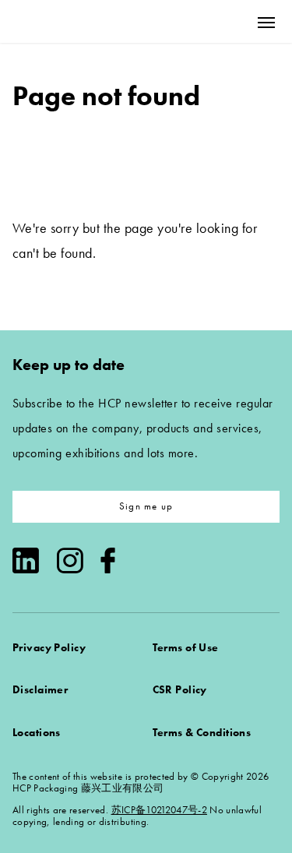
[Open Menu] (266, 22)
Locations (36, 732)
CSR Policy (180, 689)
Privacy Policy (49, 647)
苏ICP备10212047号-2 (159, 809)
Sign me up (146, 506)
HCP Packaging (70, 21)
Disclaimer (40, 689)
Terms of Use (186, 647)
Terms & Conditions (202, 732)
